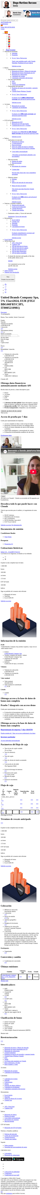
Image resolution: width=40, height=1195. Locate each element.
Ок (2, 1191)
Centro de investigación (19, 207)
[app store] (6, 1160)
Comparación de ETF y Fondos (21, 125)
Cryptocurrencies (17, 143)
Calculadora (8, 1153)
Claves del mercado (21, 216)
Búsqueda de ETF (17, 122)
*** (2, 329)
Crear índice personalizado (12, 1118)
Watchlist (14, 53)
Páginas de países (17, 161)
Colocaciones (8, 1082)
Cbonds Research (17, 208)
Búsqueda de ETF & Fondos (20, 124)
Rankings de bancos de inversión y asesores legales (19, 1054)
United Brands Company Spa (13, 653)
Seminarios (11, 216)
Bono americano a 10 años (12, 1063)
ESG (13, 81)
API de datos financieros (19, 251)
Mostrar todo (4, 981)
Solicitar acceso (12, 269)
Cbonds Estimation (10, 1052)
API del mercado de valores (20, 248)
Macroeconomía (16, 163)
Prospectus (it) (8, 544)
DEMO (10, 261)
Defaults (6, 1080)
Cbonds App (15, 221)
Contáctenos (8, 1173)
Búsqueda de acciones (18, 106)
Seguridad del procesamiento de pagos (15, 1147)
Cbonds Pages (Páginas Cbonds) (21, 91)
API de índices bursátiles (19, 253)
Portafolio (15, 55)
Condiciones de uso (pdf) (11, 1175)
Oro (13, 181)
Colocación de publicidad (11, 1172)
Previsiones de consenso (19, 166)
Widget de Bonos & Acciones (13, 1098)
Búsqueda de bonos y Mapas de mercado (24, 71)
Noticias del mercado (18, 205)
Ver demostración (16, 525)
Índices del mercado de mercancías (22, 182)
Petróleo (14, 179)
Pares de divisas (16, 145)
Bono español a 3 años (11, 1064)
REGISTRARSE (10, 27)
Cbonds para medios (18, 210)
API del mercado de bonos (20, 246)
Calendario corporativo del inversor (22, 78)
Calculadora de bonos (18, 226)
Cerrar (2, 29)
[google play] (18, 1160)
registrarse (9, 1193)
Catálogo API (16, 244)
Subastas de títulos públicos (12, 1085)
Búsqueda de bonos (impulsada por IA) (23, 73)
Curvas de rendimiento (18, 84)
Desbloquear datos (6, 435)
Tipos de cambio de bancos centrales (22, 147)
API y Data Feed (17, 243)
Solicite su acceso (6, 525)
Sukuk (14, 83)
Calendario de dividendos (19, 107)
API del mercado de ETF (19, 249)
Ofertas (6, 1084)
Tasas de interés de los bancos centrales (23, 148)
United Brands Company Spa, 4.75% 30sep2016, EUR (9, 976)
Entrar (2, 27)
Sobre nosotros (8, 270)
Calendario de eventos (18, 76)
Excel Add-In (16, 220)
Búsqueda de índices (18, 141)
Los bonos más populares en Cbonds (15, 1061)
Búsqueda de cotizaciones (19, 74)
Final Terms (7, 537)
